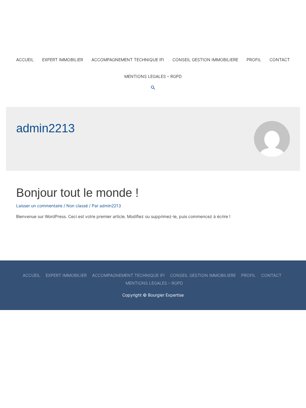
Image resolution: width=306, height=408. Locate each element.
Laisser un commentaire (39, 205)
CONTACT (280, 59)
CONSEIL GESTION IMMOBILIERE (205, 59)
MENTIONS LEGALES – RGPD (153, 76)
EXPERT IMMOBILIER (62, 59)
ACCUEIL (25, 59)
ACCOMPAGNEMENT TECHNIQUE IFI (127, 59)
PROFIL (254, 59)
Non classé (77, 205)
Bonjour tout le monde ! (77, 192)
